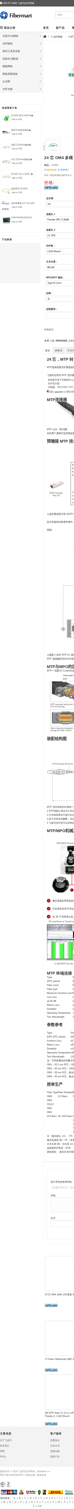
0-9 (39, 1506)
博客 (2, 1451)
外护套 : (50, 245)
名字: (53, 1218)
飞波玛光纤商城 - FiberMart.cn (34, 1471)
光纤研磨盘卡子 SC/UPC (23, 203)
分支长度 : (51, 261)
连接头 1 (50, 214)
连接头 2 (50, 230)
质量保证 (55, 1440)
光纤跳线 (8, 43)
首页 (46, 27)
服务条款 (41, 1475)
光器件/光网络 (10, 35)
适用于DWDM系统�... (22, 130)
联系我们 (4, 1445)
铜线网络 (8, 66)
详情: (53, 1195)
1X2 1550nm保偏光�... (22, 159)
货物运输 (55, 1451)
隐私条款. (31, 1475)
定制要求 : (51, 309)
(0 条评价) (63, 169)
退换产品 (55, 1456)
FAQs (3, 1456)
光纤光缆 (8, 89)
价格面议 (49, 329)
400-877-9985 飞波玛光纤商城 (18, 3)
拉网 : (49, 293)
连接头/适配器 (10, 58)
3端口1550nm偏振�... (22, 144)
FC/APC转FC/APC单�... (23, 115)
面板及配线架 (10, 73)
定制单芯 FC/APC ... (20, 188)
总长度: (50, 198)
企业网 (6, 81)
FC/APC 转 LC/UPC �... (22, 174)
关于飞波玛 (6, 1440)
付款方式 (55, 1445)
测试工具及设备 (11, 51)
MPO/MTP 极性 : (55, 277)
